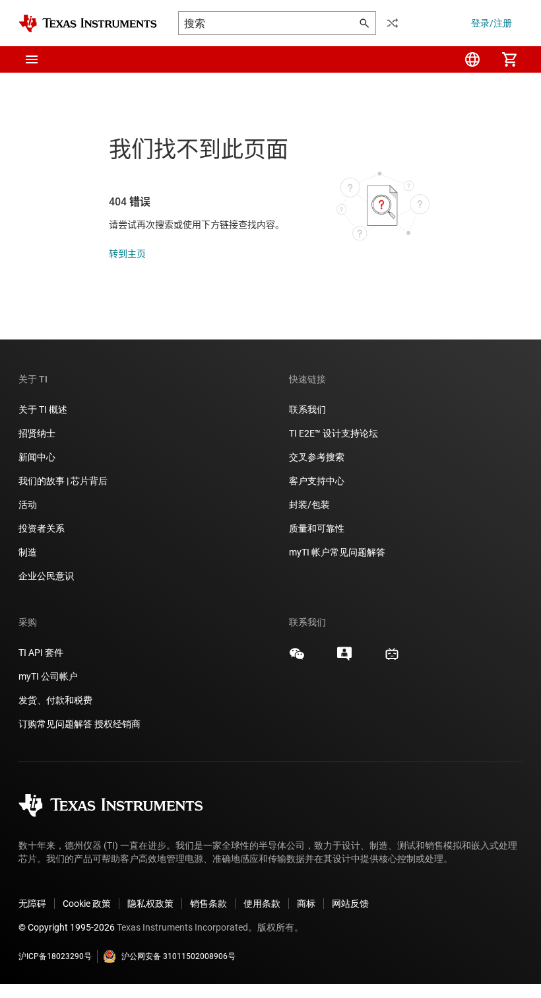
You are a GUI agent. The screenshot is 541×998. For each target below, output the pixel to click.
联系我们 (307, 409)
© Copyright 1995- (66, 927)
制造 (27, 552)
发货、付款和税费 (55, 700)
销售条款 (208, 903)
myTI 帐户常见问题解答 (337, 552)
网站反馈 (350, 903)
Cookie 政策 (87, 903)
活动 (27, 504)
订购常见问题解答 (55, 724)
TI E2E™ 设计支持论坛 (333, 433)
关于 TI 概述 (42, 409)
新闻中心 (36, 457)
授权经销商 (117, 724)
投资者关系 (41, 528)
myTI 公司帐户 (48, 676)
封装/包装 (309, 504)
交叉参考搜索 (316, 457)
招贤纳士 (36, 433)
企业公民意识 (46, 576)
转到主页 (127, 253)
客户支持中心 (316, 481)
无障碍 (32, 903)
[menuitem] (472, 59)
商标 (306, 903)
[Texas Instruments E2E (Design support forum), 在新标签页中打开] (344, 658)
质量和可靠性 (317, 528)
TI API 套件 (40, 652)
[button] (31, 59)
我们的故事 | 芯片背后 (63, 481)
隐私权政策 (150, 903)
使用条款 (261, 903)
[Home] (87, 23)
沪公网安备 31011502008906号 (178, 956)
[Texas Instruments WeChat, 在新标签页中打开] (297, 658)
